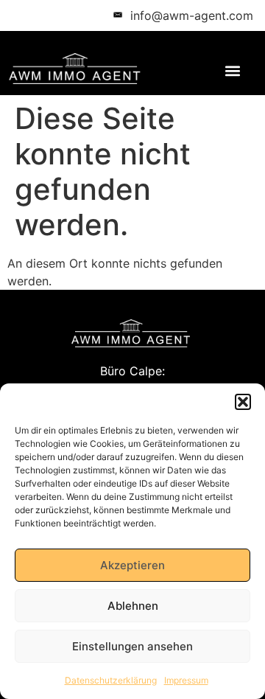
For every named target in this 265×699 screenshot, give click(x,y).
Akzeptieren (132, 565)
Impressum (186, 680)
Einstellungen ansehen (132, 646)
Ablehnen (132, 606)
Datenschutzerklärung (111, 680)
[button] (243, 401)
